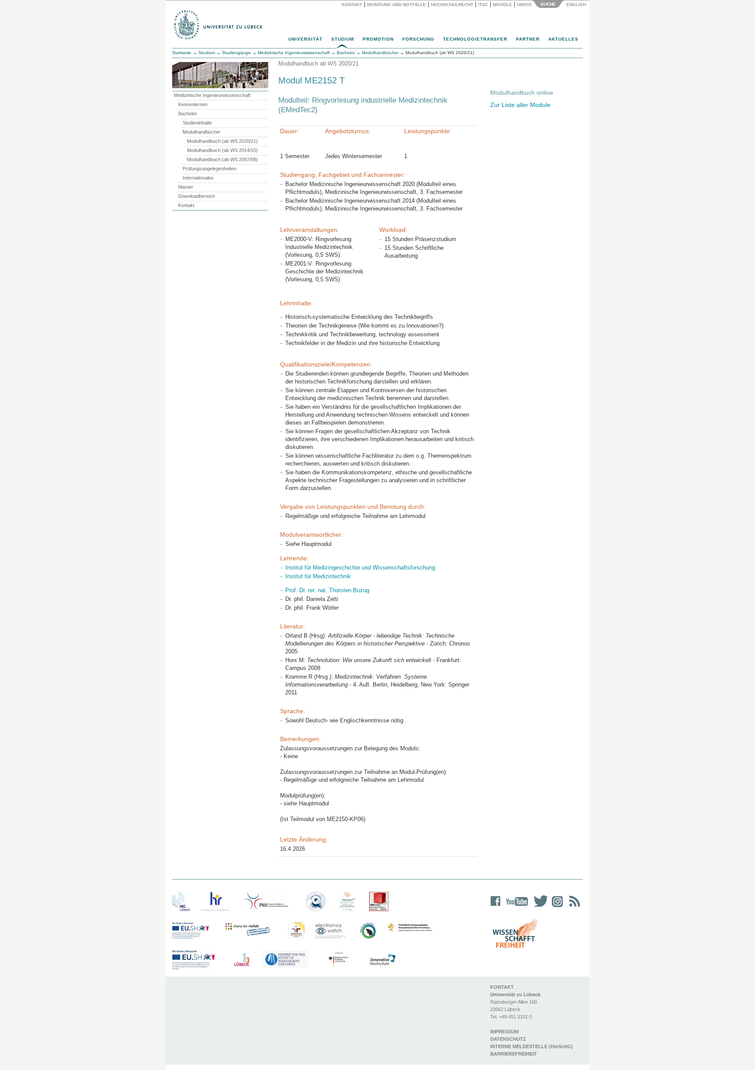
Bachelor (187, 113)
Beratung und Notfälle (396, 4)
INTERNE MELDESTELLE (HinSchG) (531, 1046)
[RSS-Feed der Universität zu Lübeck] (573, 906)
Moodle (502, 4)
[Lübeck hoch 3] (241, 960)
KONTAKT (502, 987)
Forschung (418, 39)
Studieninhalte (197, 122)
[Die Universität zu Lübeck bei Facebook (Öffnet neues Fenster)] (495, 906)
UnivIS (524, 4)
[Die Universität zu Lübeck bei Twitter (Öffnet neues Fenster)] (538, 906)
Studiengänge (236, 52)
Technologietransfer (475, 39)
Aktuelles (563, 39)
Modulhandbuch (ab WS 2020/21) (222, 141)
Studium (342, 39)
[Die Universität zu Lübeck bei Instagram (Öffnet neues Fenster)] (556, 906)
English (576, 4)
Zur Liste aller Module (520, 104)
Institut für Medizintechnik (318, 576)
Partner (528, 39)
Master (185, 187)
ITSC (483, 4)
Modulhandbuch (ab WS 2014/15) (222, 150)
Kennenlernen (193, 104)
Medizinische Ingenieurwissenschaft (212, 95)
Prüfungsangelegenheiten (209, 168)
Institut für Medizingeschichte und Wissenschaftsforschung (360, 567)
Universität (305, 39)
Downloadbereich (196, 196)
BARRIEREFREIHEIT (513, 1053)
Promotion (378, 39)
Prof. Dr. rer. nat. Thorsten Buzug (327, 590)
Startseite (181, 52)
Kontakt (352, 4)
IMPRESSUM (504, 1031)
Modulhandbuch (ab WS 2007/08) (222, 159)
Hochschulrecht (452, 4)
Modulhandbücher (202, 132)
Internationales (198, 177)
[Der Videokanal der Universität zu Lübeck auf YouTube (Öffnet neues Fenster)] (515, 906)
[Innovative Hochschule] (382, 960)
